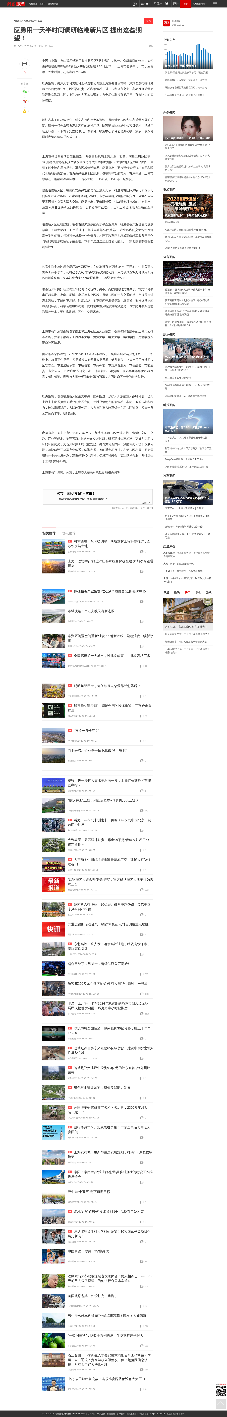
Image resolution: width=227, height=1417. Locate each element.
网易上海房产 (30, 21)
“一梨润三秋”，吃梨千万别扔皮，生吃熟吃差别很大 (105, 1335)
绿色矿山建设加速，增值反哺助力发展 (102, 1088)
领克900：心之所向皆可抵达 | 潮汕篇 (184, 508)
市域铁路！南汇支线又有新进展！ (93, 611)
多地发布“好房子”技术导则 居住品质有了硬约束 (109, 1211)
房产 (187, 592)
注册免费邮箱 (199, 3)
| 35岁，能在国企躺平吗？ (179, 563)
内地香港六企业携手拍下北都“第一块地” (97, 750)
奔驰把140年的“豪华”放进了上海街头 (184, 526)
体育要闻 (169, 257)
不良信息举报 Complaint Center (150, 1414)
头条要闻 (169, 112)
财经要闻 (169, 189)
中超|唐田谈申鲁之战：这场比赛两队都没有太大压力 (106, 1379)
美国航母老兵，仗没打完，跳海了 (93, 1296)
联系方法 (101, 1414)
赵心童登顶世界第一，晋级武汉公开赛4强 (98, 964)
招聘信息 (111, 1414)
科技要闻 (169, 405)
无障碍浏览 (53, 3)
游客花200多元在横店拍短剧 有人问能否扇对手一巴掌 (107, 983)
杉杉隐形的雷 (172, 222)
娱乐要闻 (169, 334)
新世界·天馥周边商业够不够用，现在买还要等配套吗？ (83, 498)
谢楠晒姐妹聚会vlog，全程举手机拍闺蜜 (186, 396)
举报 (151, 46)
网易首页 (33, 3)
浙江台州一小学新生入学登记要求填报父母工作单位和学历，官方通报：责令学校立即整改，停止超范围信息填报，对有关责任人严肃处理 (109, 1359)
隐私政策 (131, 1414)
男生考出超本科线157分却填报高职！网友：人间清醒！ (109, 1316)
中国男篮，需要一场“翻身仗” (89, 1251)
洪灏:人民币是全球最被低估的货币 (183, 248)
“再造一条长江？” (87, 730)
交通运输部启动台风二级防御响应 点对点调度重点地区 (108, 924)
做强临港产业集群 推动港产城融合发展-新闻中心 (110, 591)
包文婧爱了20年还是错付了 (179, 377)
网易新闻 (176, 21)
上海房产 (169, 40)
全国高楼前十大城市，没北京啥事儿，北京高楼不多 (112, 656)
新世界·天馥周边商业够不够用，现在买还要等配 (188, 72)
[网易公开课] (145, 3)
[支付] (167, 3)
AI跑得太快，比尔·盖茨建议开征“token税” (186, 229)
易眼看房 (146, 502)
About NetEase (79, 1414)
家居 (166, 592)
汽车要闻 (169, 475)
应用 (42, 3)
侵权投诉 (180, 1414)
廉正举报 (171, 1414)
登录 (186, 3)
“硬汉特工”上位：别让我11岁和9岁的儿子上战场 (103, 800)
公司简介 (91, 1414)
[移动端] (135, 3)
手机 (198, 592)
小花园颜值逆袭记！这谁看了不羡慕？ (185, 95)
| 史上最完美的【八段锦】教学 (183, 571)
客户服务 (121, 1414)
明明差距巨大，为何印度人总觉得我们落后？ (107, 686)
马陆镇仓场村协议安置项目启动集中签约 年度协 (188, 87)
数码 (177, 592)
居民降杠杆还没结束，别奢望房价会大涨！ (187, 80)
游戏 (209, 592)
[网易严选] (157, 3)
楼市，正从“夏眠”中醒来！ (76, 493)
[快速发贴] (24, 64)
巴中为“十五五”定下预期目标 (89, 1192)
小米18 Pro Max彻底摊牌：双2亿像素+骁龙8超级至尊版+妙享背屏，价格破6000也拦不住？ (188, 640)
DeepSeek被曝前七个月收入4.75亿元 (184, 459)
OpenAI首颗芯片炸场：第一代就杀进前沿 (186, 466)
